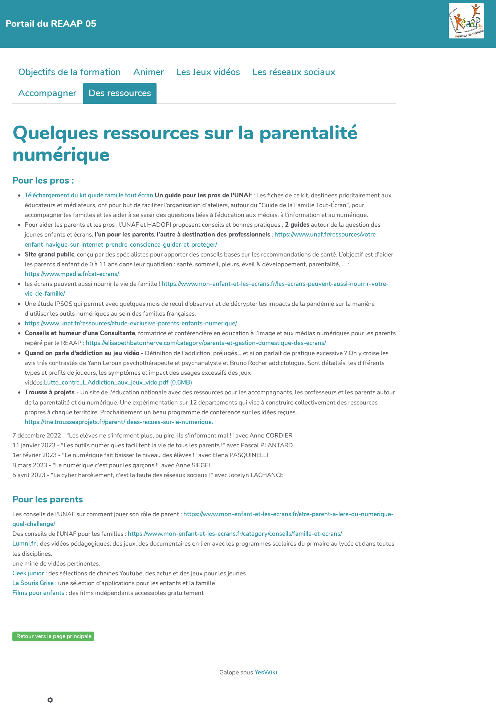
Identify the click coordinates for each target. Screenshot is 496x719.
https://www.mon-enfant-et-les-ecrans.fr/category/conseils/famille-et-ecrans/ (235, 534)
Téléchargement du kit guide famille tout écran (89, 195)
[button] (52, 700)
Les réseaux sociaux (293, 72)
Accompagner (47, 93)
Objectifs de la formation (69, 72)
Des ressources (120, 93)
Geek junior (28, 573)
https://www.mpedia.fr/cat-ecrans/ (72, 274)
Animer (148, 72)
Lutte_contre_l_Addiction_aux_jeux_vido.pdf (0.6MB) (118, 382)
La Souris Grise (33, 583)
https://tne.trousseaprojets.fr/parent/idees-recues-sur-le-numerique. (119, 422)
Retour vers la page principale (53, 636)
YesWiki (266, 672)
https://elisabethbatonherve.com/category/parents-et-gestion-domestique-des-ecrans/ (206, 343)
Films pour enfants (38, 593)
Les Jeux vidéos (208, 72)
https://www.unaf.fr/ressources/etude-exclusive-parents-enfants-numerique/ (131, 323)
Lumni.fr (24, 543)
